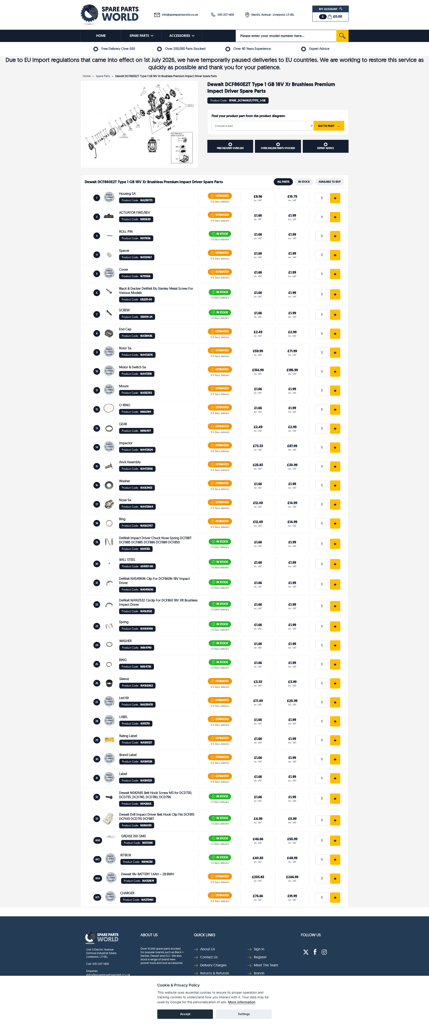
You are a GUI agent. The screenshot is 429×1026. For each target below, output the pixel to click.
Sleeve (124, 679)
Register (260, 957)
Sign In (259, 949)
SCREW (124, 310)
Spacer (124, 250)
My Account (328, 9)
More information (241, 1002)
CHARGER (127, 893)
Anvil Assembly (130, 462)
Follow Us (311, 934)
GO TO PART (329, 126)
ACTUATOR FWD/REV (134, 212)
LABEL (123, 717)
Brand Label (128, 755)
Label (123, 774)
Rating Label (128, 736)
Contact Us (209, 957)
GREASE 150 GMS (133, 836)
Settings (244, 1014)
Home (86, 76)
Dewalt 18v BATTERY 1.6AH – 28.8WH (147, 874)
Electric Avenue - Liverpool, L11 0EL (271, 14)
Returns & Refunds (214, 973)
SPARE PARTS (139, 36)
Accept (185, 1014)
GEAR (123, 424)
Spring (123, 622)
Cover (123, 269)
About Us (149, 934)
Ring (122, 519)
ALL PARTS (283, 182)
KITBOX (125, 855)
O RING (124, 405)
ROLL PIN (126, 231)
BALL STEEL (127, 559)
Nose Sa (125, 500)
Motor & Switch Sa (132, 367)
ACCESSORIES (179, 36)
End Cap (125, 329)
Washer (124, 481)
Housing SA (127, 193)
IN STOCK (304, 182)
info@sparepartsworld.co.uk (179, 14)
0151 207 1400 (225, 14)
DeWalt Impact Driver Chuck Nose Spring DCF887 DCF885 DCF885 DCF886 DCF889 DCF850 (155, 540)
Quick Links (204, 934)
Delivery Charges (213, 965)
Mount (123, 386)
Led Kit (124, 698)
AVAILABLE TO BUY (330, 182)
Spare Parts (103, 76)
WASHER (125, 641)
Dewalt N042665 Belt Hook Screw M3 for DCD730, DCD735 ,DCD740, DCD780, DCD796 (155, 795)
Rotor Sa (125, 348)
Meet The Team (266, 965)
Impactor (125, 443)
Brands (259, 973)
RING (123, 660)
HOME (101, 36)
